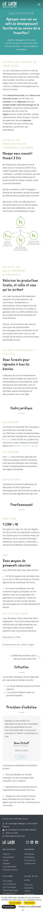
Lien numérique (9, 887)
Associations (30, 860)
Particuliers (29, 854)
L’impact (6, 854)
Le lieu (5, 860)
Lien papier (8, 881)
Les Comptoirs (9, 884)
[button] (39, 4)
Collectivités (30, 863)
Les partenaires (9, 866)
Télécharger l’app (10, 890)
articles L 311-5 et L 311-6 (24, 446)
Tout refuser (29, 903)
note (9, 457)
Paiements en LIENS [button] (12, 637)
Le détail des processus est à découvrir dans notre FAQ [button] (23, 657)
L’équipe (6, 863)
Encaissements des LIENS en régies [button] (18, 645)
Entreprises (29, 857)
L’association (8, 857)
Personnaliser (9, 907)
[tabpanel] (21, 230)
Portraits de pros (10, 870)
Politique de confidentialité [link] (30, 907)
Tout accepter (15, 903)
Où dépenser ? (9, 893)
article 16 (7, 439)
